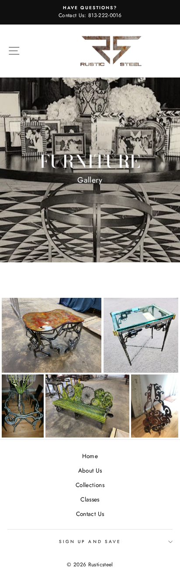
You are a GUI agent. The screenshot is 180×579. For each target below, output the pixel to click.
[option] (90, 12)
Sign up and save (90, 541)
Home (90, 456)
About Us (90, 470)
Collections (90, 484)
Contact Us (90, 513)
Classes (89, 499)
